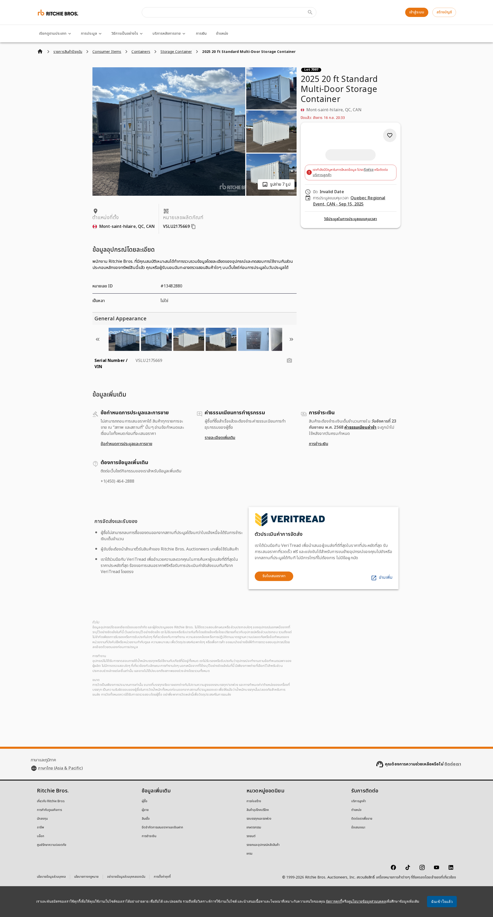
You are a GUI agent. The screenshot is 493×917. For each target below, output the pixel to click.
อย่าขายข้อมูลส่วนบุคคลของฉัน (126, 877)
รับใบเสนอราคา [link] (274, 576)
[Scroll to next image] (291, 339)
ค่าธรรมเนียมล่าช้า (360, 427)
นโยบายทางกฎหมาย (86, 877)
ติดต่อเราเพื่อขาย (361, 819)
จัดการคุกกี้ (334, 901)
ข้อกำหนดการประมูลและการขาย (126, 444)
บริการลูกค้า (322, 175)
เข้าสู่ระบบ (416, 12)
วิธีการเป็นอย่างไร (124, 33)
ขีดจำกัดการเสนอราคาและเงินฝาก (162, 827)
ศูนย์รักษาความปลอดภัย (51, 845)
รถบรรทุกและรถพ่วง (258, 819)
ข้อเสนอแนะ (358, 827)
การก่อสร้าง (253, 801)
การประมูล (89, 33)
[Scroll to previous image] (97, 339)
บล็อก (40, 836)
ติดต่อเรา (452, 764)
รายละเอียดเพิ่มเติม (220, 438)
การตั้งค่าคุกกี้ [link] (162, 877)
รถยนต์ (250, 836)
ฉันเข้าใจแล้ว (442, 902)
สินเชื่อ (146, 819)
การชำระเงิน (318, 444)
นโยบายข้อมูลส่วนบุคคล (51, 877)
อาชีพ (40, 827)
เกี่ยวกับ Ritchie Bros (51, 801)
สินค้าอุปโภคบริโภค (257, 810)
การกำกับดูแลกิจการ (49, 810)
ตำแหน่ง (222, 33)
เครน (249, 853)
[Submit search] (310, 12)
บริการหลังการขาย (167, 33)
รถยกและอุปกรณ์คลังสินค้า (263, 845)
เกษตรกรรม (253, 827)
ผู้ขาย (145, 810)
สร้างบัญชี (444, 12)
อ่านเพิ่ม (385, 577)
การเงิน (201, 33)
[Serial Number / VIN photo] (289, 360)
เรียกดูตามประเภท (53, 33)
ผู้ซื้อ (144, 801)
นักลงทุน (42, 819)
